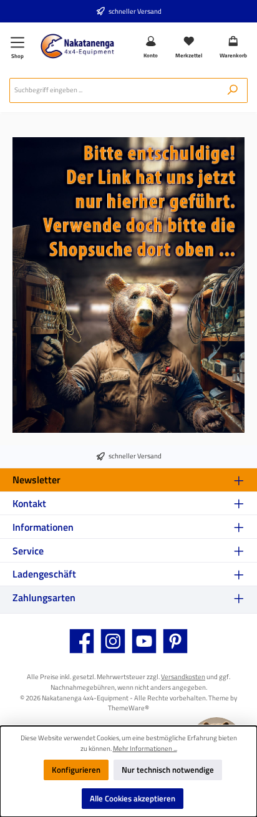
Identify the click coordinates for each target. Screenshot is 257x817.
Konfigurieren (76, 769)
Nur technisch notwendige (168, 769)
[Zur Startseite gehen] (77, 46)
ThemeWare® (128, 707)
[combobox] (113, 90)
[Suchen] (233, 90)
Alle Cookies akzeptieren (132, 798)
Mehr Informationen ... (145, 748)
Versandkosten (183, 676)
